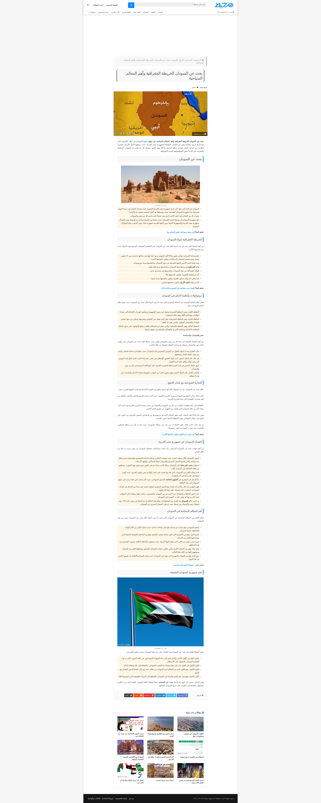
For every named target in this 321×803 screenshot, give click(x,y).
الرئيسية (197, 60)
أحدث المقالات (98, 5)
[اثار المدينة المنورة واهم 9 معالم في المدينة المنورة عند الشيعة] (160, 747)
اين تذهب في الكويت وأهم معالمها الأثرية (178, 434)
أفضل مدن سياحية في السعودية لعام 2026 (177, 288)
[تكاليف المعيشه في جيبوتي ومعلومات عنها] (190, 724)
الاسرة (160, 12)
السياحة (145, 12)
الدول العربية (178, 60)
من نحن (131, 798)
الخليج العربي (126, 12)
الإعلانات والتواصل (94, 798)
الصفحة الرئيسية (112, 5)
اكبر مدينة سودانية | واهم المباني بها (181, 232)
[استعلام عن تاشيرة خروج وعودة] (190, 747)
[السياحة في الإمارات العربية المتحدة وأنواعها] (130, 747)
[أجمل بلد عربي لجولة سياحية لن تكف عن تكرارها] (130, 770)
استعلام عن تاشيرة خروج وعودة (192, 757)
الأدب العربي (115, 12)
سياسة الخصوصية (121, 798)
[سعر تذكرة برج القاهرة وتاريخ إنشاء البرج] (160, 724)
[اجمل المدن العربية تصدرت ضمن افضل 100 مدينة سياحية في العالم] (190, 770)
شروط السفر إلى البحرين (184, 565)
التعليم (153, 12)
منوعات (93, 12)
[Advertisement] (160, 34)
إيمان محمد (203, 87)
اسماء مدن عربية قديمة (165, 780)
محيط (145, 141)
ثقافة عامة (137, 12)
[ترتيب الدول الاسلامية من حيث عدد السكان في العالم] (130, 724)
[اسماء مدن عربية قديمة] (160, 770)
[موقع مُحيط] (223, 5)
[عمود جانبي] (88, 5)
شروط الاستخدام (107, 798)
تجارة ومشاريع (103, 12)
